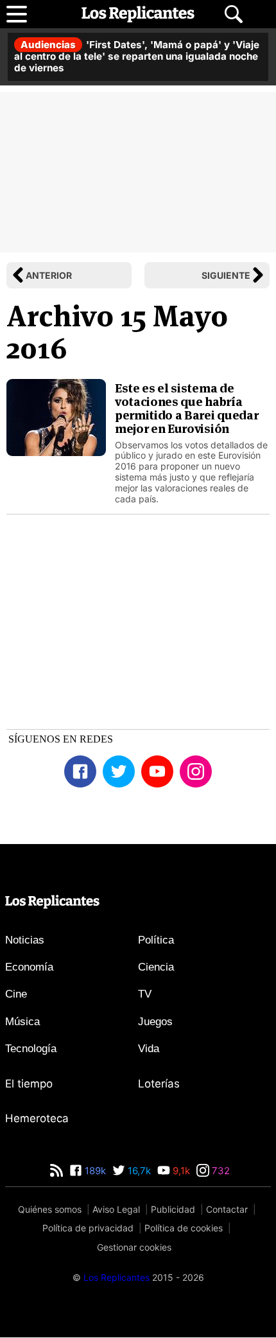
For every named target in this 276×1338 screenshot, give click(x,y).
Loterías (159, 1083)
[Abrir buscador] (234, 14)
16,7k (138, 1171)
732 (219, 1171)
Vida (148, 1049)
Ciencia (156, 967)
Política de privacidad (88, 1227)
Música (22, 1022)
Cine (16, 994)
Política (156, 940)
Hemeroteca (37, 1118)
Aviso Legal (116, 1209)
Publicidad (173, 1209)
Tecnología (30, 1049)
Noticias (24, 940)
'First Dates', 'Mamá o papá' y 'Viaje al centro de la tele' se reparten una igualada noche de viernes (136, 56)
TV (144, 994)
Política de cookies (183, 1227)
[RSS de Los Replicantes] (56, 1171)
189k (94, 1171)
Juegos (155, 1022)
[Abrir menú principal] (16, 14)
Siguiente (226, 275)
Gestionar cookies (134, 1247)
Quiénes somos (50, 1209)
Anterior (49, 275)
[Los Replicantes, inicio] (138, 14)
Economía (29, 967)
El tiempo (29, 1083)
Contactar (227, 1209)
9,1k (180, 1171)
